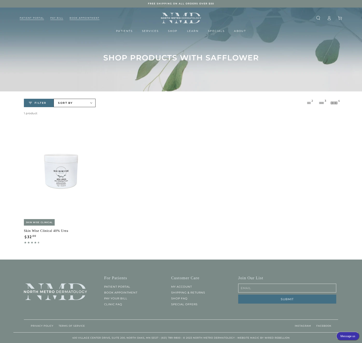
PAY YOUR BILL (115, 298)
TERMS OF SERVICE (72, 325)
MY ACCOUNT (181, 286)
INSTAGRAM (303, 325)
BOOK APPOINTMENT (120, 292)
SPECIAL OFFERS (184, 304)
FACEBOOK (323, 325)
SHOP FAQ (179, 298)
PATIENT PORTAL (117, 286)
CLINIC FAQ (113, 304)
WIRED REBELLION (277, 337)
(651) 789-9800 (171, 337)
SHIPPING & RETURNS (188, 292)
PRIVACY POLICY (42, 325)
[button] (318, 18)
